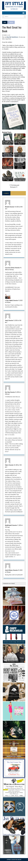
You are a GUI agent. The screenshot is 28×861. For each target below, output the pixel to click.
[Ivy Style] (14, 5)
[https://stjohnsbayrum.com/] (14, 757)
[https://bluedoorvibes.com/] (14, 815)
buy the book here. (12, 37)
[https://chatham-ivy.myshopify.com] (14, 777)
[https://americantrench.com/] (14, 700)
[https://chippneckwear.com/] (14, 643)
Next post (13, 187)
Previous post (15, 185)
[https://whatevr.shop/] (14, 662)
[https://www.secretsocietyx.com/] (14, 681)
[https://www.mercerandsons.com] (14, 796)
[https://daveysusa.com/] (14, 853)
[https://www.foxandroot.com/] (14, 738)
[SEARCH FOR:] (14, 16)
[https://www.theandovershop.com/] (14, 623)
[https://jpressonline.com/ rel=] (14, 604)
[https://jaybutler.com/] (14, 834)
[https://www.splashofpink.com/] (14, 719)
